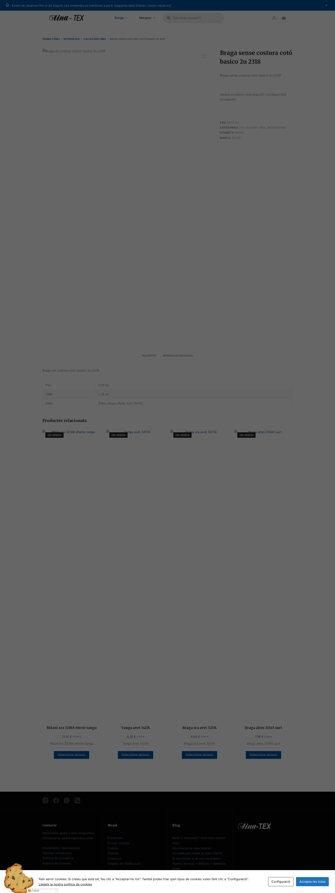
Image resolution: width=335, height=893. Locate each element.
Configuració (280, 881)
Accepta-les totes (312, 881)
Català (35, 890)
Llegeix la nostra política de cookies (65, 884)
